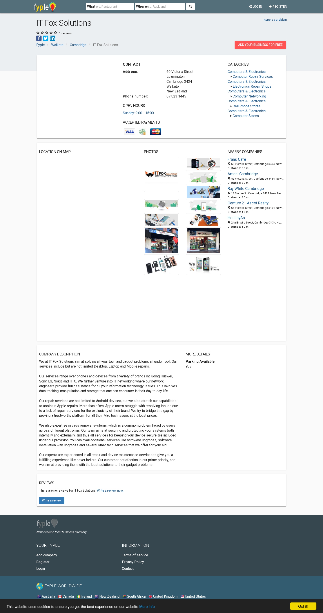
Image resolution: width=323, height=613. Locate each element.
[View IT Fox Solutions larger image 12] (203, 264)
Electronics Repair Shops (252, 86)
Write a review (52, 500)
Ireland (86, 596)
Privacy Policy (133, 562)
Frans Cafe (237, 159)
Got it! (303, 606)
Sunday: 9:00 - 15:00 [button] (138, 113)
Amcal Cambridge (243, 174)
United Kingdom (165, 596)
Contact (128, 568)
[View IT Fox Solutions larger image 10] (203, 240)
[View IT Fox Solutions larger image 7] (161, 220)
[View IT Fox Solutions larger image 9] (161, 240)
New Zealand (109, 596)
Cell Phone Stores (247, 106)
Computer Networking (249, 96)
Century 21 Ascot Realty (248, 203)
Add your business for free (260, 45)
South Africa (136, 596)
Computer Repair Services (253, 76)
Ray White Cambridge (246, 188)
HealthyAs (236, 218)
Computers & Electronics (247, 72)
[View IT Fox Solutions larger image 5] (161, 206)
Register (279, 6)
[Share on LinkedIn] (52, 38)
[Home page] (45, 6)
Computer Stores (246, 116)
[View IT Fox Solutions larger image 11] (161, 264)
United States (195, 596)
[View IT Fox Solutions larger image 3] (203, 177)
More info (147, 606)
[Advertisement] (76, 88)
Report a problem (275, 19)
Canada (68, 596)
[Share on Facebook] (39, 38)
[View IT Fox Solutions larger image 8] (203, 220)
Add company (46, 555)
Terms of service (135, 555)
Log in (257, 6)
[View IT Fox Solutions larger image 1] (161, 174)
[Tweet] (45, 38)
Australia (48, 596)
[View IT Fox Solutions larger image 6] (203, 206)
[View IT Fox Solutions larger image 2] (203, 163)
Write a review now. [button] (110, 490)
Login (40, 568)
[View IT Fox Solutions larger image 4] (203, 192)
